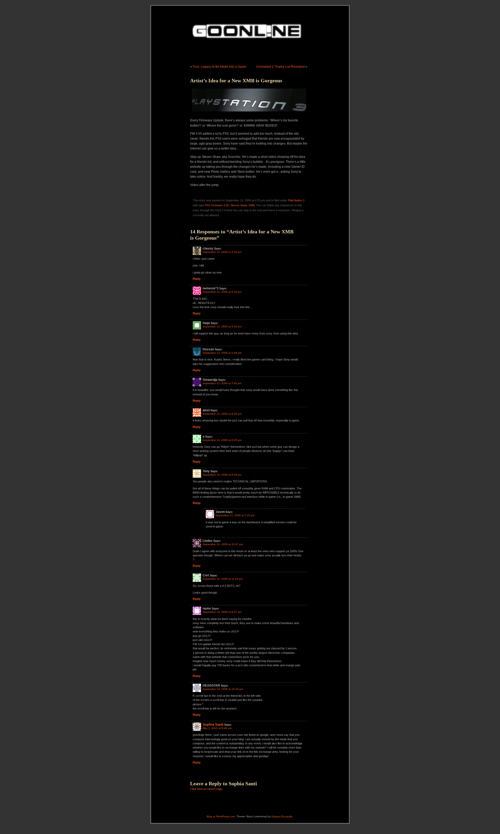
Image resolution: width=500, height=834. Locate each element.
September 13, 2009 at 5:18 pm (222, 291)
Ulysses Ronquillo (281, 816)
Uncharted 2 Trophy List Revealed (280, 67)
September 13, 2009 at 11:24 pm (223, 578)
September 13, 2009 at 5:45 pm (222, 383)
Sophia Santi (213, 724)
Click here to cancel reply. (206, 789)
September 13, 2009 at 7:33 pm (235, 515)
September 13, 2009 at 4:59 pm (222, 252)
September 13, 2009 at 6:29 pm (222, 440)
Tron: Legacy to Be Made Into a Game (219, 67)
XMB (251, 205)
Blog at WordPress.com (221, 816)
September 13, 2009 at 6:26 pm (222, 413)
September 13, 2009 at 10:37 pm (223, 544)
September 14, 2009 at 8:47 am (222, 612)
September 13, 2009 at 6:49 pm (222, 474)
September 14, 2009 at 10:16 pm (223, 689)
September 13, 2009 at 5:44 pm (222, 352)
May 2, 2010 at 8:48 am (217, 728)
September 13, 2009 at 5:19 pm (222, 326)
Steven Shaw (238, 205)
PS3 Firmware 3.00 (217, 205)
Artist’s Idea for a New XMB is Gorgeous (236, 80)
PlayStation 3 (296, 200)
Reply (197, 278)
